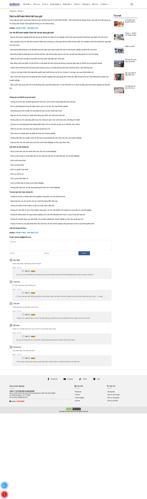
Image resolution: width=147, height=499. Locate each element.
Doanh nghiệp (54, 4)
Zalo (98, 379)
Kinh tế (94, 4)
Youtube (70, 379)
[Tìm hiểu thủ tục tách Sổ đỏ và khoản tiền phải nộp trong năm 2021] (119, 90)
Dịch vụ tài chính (113, 400)
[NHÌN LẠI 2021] (119, 51)
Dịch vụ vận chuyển (114, 394)
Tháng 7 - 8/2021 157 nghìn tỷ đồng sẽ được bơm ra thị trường (131, 36)
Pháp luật (85, 4)
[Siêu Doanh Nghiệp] (15, 4)
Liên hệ (77, 400)
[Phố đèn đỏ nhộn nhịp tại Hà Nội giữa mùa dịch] (119, 64)
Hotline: (17, 401)
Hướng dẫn (66, 4)
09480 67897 (21, 28)
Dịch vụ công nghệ (113, 397)
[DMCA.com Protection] (73, 409)
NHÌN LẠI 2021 (130, 46)
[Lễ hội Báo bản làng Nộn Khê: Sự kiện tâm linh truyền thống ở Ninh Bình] (119, 24)
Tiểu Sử (76, 4)
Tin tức (44, 4)
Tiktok (84, 379)
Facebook (54, 379)
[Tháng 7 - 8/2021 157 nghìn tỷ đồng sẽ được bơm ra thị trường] (119, 37)
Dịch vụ (35, 4)
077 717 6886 (26, 395)
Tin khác (103, 4)
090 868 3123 (32, 28)
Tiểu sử (77, 394)
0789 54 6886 (16, 395)
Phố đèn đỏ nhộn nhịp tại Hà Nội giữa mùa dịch (130, 61)
